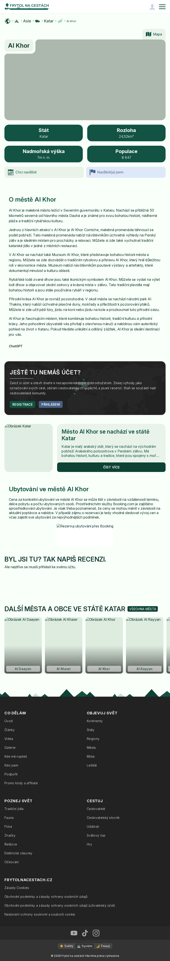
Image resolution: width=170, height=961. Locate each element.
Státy (91, 730)
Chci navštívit (26, 172)
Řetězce (10, 844)
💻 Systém (84, 946)
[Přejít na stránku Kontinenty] (16, 21)
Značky (9, 835)
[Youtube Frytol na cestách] (74, 933)
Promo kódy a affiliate (21, 783)
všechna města (142, 609)
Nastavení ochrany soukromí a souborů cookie (39, 914)
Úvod (8, 721)
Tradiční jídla (13, 809)
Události (93, 826)
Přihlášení (50, 404)
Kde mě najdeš (15, 756)
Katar (49, 21)
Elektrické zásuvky (18, 853)
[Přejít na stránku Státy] (37, 21)
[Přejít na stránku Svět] (7, 21)
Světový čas (96, 835)
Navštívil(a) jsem (110, 172)
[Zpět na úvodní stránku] (26, 6)
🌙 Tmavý (103, 946)
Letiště (92, 765)
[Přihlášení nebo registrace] (152, 6)
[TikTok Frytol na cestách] (85, 933)
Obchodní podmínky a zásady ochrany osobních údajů (46, 896)
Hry (89, 844)
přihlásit (45, 567)
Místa (91, 756)
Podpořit (11, 774)
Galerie (9, 747)
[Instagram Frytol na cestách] (96, 933)
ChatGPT (15, 346)
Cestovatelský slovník (103, 818)
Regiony (93, 739)
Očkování (11, 862)
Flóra (8, 826)
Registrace (22, 404)
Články (9, 730)
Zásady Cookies (16, 888)
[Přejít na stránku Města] (60, 21)
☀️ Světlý (66, 946)
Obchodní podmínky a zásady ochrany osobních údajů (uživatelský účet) (59, 905)
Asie (27, 21)
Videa (8, 739)
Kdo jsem (11, 765)
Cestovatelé (96, 809)
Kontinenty (95, 721)
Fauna (9, 818)
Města (91, 747)
